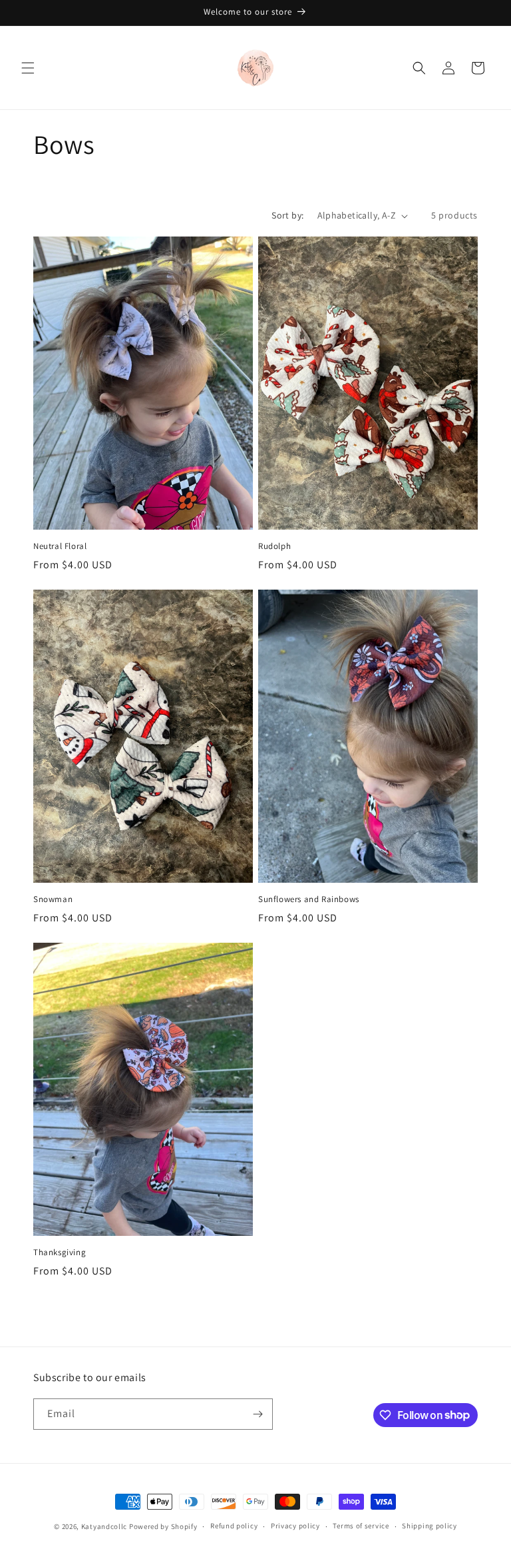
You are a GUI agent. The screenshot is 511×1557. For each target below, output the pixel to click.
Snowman (53, 899)
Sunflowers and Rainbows (308, 899)
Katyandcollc (105, 1526)
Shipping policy (429, 1525)
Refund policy (233, 1525)
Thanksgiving (59, 1252)
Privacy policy (295, 1525)
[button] (28, 68)
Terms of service (361, 1525)
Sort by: (287, 215)
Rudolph (274, 546)
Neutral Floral (59, 546)
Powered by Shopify (163, 1526)
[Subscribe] (257, 1414)
